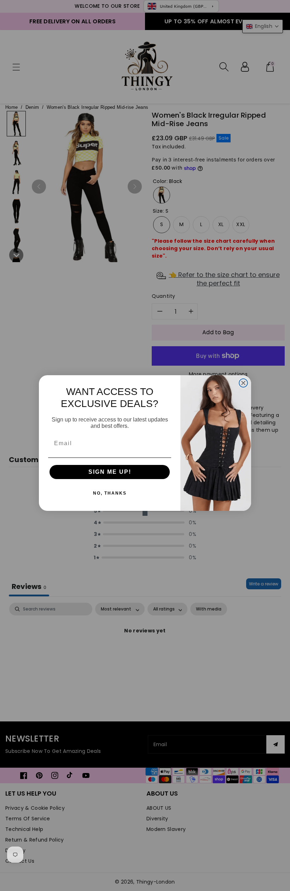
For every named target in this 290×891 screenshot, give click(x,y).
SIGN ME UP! (109, 472)
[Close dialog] (243, 383)
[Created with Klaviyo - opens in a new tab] (145, 513)
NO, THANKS (110, 493)
